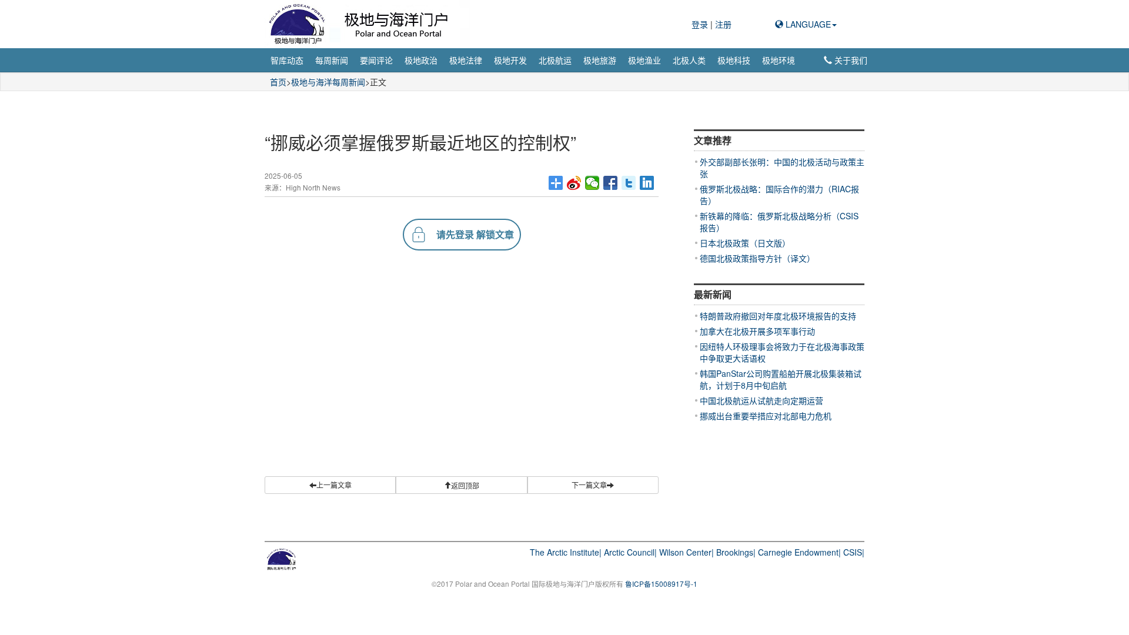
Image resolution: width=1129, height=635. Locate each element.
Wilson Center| (686, 552)
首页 (278, 82)
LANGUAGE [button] (807, 24)
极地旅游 (599, 60)
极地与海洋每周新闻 (328, 82)
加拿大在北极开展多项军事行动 (757, 331)
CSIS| (853, 552)
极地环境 (778, 60)
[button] (461, 485)
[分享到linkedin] (647, 183)
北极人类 (689, 60)
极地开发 (510, 60)
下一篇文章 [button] (589, 485)
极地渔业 (644, 60)
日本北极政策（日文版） (745, 243)
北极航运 (555, 60)
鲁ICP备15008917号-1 (661, 584)
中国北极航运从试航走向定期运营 (761, 400)
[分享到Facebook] (610, 183)
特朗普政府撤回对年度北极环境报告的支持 (778, 316)
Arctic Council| (630, 552)
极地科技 (733, 60)
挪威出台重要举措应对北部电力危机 (765, 416)
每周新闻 (331, 60)
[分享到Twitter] (629, 183)
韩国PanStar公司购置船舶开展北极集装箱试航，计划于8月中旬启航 (780, 379)
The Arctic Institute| (566, 552)
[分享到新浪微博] (574, 183)
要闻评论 (376, 60)
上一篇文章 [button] (334, 485)
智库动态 (286, 60)
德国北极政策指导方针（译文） (757, 258)
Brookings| (736, 552)
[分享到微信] (592, 183)
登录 (701, 24)
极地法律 (465, 60)
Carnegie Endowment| (799, 552)
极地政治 (421, 60)
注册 (723, 24)
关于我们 (849, 60)
